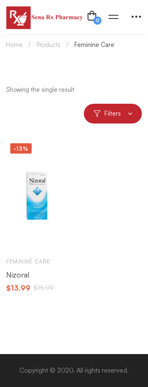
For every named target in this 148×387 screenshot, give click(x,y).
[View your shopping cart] (92, 17)
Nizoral (17, 274)
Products (48, 45)
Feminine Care (28, 261)
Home (14, 45)
